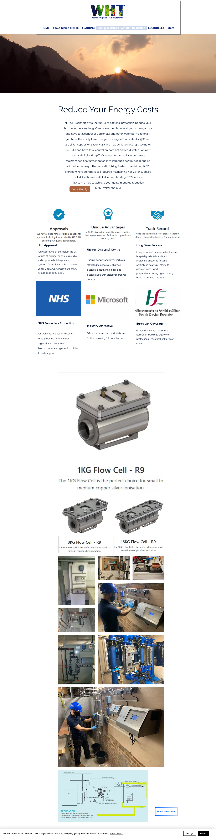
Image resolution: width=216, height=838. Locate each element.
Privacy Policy (116, 833)
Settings (189, 833)
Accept (203, 833)
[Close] (212, 833)
